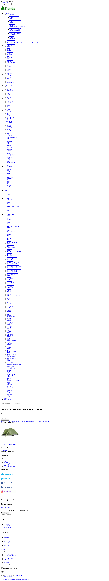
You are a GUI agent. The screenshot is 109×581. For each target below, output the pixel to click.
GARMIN (9, 289)
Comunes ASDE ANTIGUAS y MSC (18, 26)
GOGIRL (9, 291)
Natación (6, 190)
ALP (8, 218)
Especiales (9, 109)
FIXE (8, 283)
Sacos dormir (8, 85)
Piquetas (8, 96)
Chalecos (9, 125)
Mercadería (12, 37)
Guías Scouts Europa (11, 40)
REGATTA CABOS (11, 351)
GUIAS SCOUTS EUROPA (13, 295)
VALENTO (9, 390)
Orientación (9, 149)
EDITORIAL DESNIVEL (13, 265)
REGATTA (9, 350)
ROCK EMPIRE (11, 356)
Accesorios (12, 24)
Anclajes (9, 50)
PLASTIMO (10, 343)
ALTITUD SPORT (11, 221)
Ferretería (9, 70)
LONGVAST (10, 319)
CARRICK (9, 249)
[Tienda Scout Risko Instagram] (8, 492)
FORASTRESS (10, 285)
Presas (8, 163)
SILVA (8, 372)
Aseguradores (10, 52)
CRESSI (9, 254)
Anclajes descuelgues (12, 162)
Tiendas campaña (9, 90)
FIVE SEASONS (11, 282)
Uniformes (10, 14)
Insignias (10, 25)
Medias (11, 21)
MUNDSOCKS (10, 331)
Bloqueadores (10, 177)
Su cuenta (3, 549)
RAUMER (9, 347)
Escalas (8, 170)
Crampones (9, 141)
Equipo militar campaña (9, 189)
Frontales (9, 139)
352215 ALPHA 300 (8, 444)
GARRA (9, 290)
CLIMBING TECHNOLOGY (14, 251)
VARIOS (9, 392)
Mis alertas (6, 562)
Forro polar (9, 122)
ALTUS (8, 222)
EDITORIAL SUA (11, 274)
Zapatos (8, 104)
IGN (8, 299)
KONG (8, 313)
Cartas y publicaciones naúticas (11, 211)
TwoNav (9, 388)
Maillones (9, 169)
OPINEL (9, 338)
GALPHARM (10, 287)
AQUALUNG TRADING (13, 226)
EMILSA (9, 275)
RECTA (8, 348)
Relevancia (3, 421)
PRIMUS (9, 344)
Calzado (7, 98)
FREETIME (9, 286)
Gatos (8, 106)
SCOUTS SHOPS (11, 366)
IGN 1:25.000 (10, 199)
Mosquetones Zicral (11, 154)
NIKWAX (9, 333)
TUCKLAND (10, 387)
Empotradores (10, 159)
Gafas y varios (10, 146)
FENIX (8, 279)
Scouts (6, 13)
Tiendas (5, 546)
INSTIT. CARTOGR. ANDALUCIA (15, 305)
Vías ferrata (9, 57)
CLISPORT (9, 253)
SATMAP (9, 360)
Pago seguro (6, 540)
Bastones (9, 145)
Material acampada (11, 44)
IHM (8, 302)
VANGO (9, 391)
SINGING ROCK (11, 374)
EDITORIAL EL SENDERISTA (14, 266)
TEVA (8, 379)
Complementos (10, 82)
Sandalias (9, 105)
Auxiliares (9, 118)
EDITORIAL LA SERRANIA (14, 269)
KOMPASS (9, 311)
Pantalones (9, 126)
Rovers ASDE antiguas (14, 33)
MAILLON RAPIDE (12, 322)
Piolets (8, 142)
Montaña (9, 77)
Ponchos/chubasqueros (12, 127)
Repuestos (9, 84)
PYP (8, 346)
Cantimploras (10, 60)
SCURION (9, 367)
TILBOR (9, 382)
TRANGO (9, 386)
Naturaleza (9, 197)
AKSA (8, 215)
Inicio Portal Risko (5, 507)
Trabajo (11, 17)
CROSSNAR (10, 255)
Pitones (8, 158)
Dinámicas (9, 119)
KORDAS (9, 314)
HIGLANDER (10, 297)
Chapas (8, 179)
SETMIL (9, 371)
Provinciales (9, 207)
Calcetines (9, 130)
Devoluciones (7, 541)
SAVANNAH (10, 362)
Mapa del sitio (7, 545)
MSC (8, 41)
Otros (8, 78)
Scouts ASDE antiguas (14, 30)
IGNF (8, 301)
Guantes (8, 129)
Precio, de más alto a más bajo (42, 421)
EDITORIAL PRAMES (12, 273)
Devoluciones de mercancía (10, 555)
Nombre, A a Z (4, 419)
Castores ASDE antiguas (15, 28)
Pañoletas (11, 22)
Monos (8, 186)
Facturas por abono (8, 558)
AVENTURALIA (11, 231)
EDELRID (9, 259)
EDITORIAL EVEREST (13, 267)
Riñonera (9, 80)
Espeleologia (8, 166)
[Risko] (8, 483)
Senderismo (9, 100)
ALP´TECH (9, 219)
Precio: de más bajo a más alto (28, 421)
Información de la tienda (6, 576)
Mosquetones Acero (11, 155)
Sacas (8, 182)
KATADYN (9, 310)
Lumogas (9, 66)
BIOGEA (9, 239)
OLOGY (9, 337)
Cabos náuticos (10, 117)
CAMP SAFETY (11, 247)
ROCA (8, 355)
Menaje (6, 58)
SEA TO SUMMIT (11, 368)
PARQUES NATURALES (13, 206)
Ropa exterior (10, 123)
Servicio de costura (8, 399)
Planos (6, 198)
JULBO (8, 307)
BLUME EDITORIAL (12, 242)
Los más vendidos (8, 527)
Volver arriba (4, 452)
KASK (8, 309)
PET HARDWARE (11, 340)
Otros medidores (10, 147)
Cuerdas (8, 49)
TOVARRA (9, 383)
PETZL (8, 342)
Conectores (9, 54)
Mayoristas (6, 537)
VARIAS (11, 36)
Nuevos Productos (8, 525)
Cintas (8, 113)
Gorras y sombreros (14, 16)
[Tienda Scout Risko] (8, 488)
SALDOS (6, 398)
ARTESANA (10, 229)
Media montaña (10, 101)
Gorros (8, 133)
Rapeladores (9, 175)
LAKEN (9, 315)
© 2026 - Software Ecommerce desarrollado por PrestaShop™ (15, 579)
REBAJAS (6, 213)
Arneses (8, 48)
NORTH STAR (10, 334)
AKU (8, 217)
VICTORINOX (10, 394)
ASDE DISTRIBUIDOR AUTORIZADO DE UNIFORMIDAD (22, 42)
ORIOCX (9, 339)
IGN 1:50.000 (10, 201)
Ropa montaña (8, 121)
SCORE (8, 363)
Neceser (8, 72)
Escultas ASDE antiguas (15, 32)
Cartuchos (9, 68)
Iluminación (9, 174)
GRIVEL (9, 294)
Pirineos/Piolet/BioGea (12, 205)
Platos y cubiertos (11, 62)
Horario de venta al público (10, 538)
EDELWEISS (10, 261)
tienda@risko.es (19, 575)
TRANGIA (9, 384)
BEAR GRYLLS (11, 237)
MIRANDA (9, 329)
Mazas (8, 161)
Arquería (6, 187)
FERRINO (9, 281)
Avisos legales (7, 536)
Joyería (5, 191)
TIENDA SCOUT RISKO (13, 380)
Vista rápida (4, 450)
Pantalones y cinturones (15, 20)
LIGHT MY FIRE (11, 317)
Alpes (8, 210)
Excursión (9, 76)
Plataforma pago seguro (9, 466)
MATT (8, 325)
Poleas (8, 53)
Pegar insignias (7, 464)
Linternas (9, 69)
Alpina (8, 202)
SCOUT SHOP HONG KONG (14, 364)
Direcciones (6, 559)
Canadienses (9, 92)
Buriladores (9, 178)
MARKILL (9, 323)
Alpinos (8, 88)
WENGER (9, 395)
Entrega (5, 534)
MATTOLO (9, 326)
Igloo (8, 93)
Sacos (5, 460)
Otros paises (12, 38)
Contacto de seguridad (9, 542)
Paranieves (9, 131)
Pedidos (5, 557)
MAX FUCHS (10, 327)
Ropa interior (10, 135)
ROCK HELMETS (11, 358)
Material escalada (9, 151)
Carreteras (9, 209)
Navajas (8, 64)
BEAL (8, 235)
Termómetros (10, 150)
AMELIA (9, 223)
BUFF (8, 246)
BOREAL (9, 243)
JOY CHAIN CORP (11, 306)
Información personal (8, 554)
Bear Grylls (9, 73)
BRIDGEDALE (10, 245)
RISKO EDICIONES (12, 354)
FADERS (9, 277)
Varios (8, 56)
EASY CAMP (10, 258)
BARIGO (9, 234)
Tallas (5, 458)
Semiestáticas (10, 112)
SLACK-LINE (10, 375)
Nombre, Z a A (17, 421)
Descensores (9, 157)
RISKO (8, 352)
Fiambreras (9, 61)
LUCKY (9, 321)
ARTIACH (9, 230)
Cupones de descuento (9, 561)
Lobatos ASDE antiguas (15, 29)
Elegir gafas (6, 465)
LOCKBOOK (10, 318)
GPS (8, 138)
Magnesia (9, 81)
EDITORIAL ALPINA (12, 263)
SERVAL (9, 370)
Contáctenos (6, 544)
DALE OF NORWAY (12, 257)
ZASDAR (9, 396)
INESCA (9, 303)
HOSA (8, 298)
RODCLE (9, 359)
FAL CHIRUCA (10, 278)
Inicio (5, 12)
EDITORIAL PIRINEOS (13, 271)
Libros (6, 193)
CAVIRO (9, 250)
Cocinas (8, 65)
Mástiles (8, 94)
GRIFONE (9, 293)
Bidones (8, 183)
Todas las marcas (9, 214)
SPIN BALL (10, 376)
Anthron (8, 225)
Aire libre (9, 195)
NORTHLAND (10, 335)
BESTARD (9, 238)
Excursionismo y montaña (11, 137)
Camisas (11, 18)
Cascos (8, 46)
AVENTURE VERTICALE (13, 233)
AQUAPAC (9, 227)
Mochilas (7, 74)
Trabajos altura (8, 45)
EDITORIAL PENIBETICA (13, 270)
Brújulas (8, 143)
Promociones (7, 524)
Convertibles (9, 89)
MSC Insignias (12, 34)
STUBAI (9, 378)
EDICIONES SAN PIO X (13, 262)
